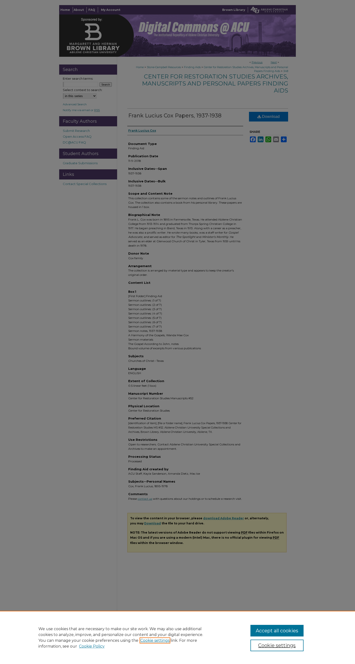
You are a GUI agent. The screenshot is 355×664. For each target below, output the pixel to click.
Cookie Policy (92, 646)
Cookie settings (155, 640)
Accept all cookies (277, 631)
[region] (177, 637)
